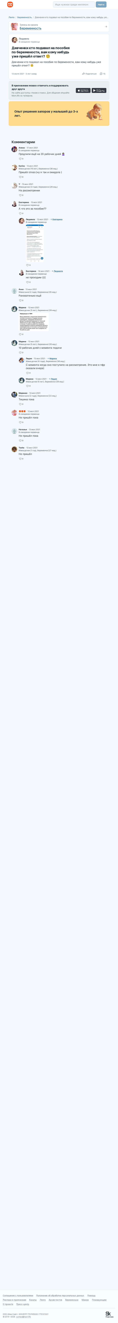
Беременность (24, 17)
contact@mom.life (23, 1317)
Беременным (71, 1300)
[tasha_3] (14, 449)
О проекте (8, 1304)
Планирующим (99, 1300)
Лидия (29, 358)
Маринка (23, 393)
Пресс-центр (22, 1304)
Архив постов (55, 1300)
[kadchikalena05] (14, 149)
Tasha (21, 447)
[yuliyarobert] (14, 186)
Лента (11, 17)
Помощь (91, 1295)
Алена (22, 148)
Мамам (85, 1300)
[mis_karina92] (14, 167)
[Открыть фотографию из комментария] (35, 243)
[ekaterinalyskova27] (14, 204)
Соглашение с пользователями (18, 1295)
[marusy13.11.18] (14, 395)
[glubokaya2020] (21, 221)
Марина (22, 307)
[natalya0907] (14, 431)
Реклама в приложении (14, 1300)
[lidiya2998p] (21, 360)
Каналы (33, 1300)
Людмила (24, 38)
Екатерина (24, 202)
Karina (22, 166)
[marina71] (14, 309)
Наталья (23, 429)
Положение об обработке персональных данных (60, 1295)
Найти (101, 4)
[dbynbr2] (14, 291)
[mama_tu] (14, 413)
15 (104, 74)
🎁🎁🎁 (22, 411)
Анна (21, 289)
